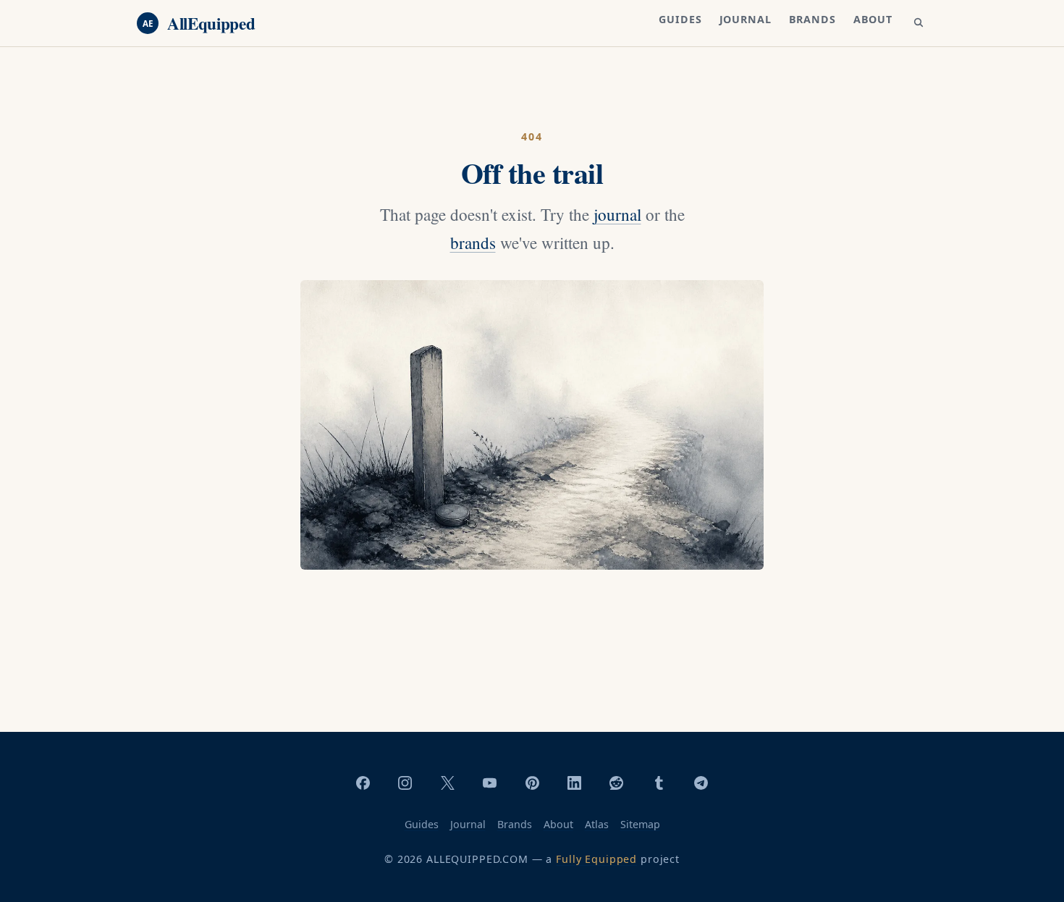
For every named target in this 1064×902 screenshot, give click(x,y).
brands (473, 243)
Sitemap (640, 824)
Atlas (597, 824)
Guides (680, 19)
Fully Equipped (596, 859)
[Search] (918, 23)
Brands (812, 19)
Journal (745, 19)
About (872, 19)
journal (617, 214)
